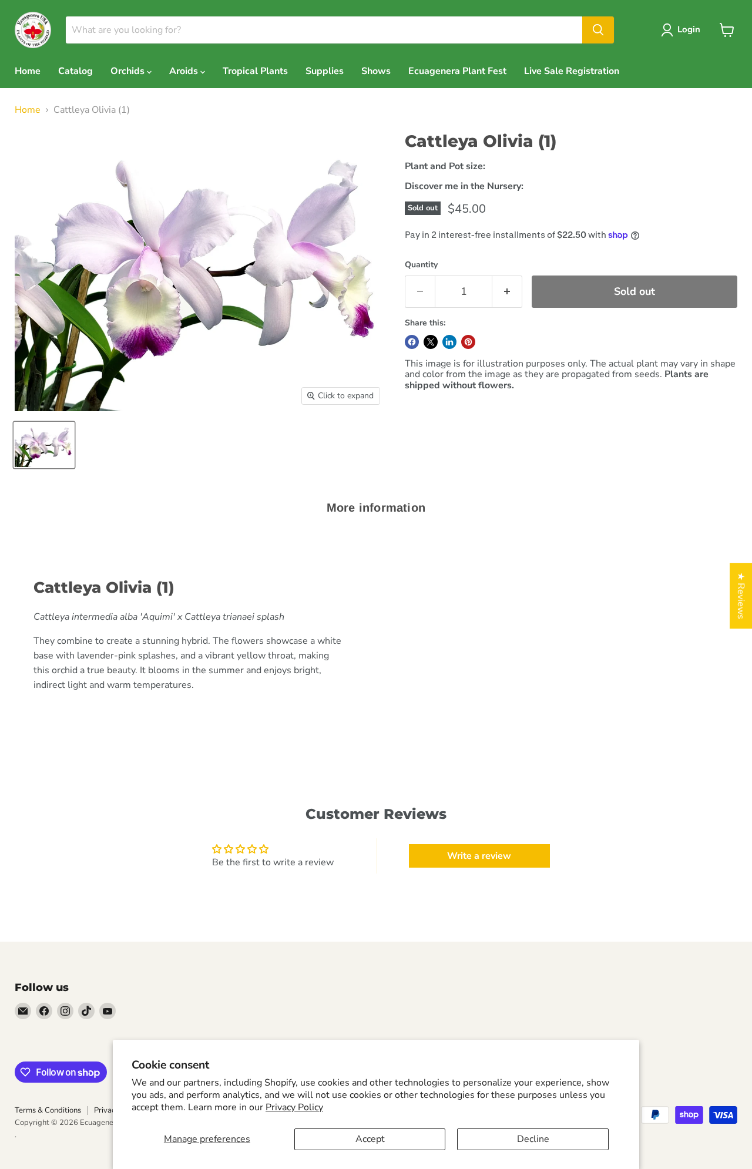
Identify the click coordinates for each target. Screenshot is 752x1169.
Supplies (325, 71)
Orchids (128, 71)
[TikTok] (86, 1011)
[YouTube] (107, 1011)
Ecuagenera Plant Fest (457, 71)
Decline (533, 1139)
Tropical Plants (255, 71)
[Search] (598, 29)
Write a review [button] (479, 855)
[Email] (23, 1011)
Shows (376, 71)
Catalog (75, 71)
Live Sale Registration (571, 71)
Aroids (184, 71)
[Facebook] (44, 1011)
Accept (370, 1139)
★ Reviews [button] (740, 595)
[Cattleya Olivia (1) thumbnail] (44, 445)
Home (28, 71)
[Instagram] (65, 1011)
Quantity (421, 265)
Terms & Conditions (48, 1110)
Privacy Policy (294, 1107)
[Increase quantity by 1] (507, 292)
